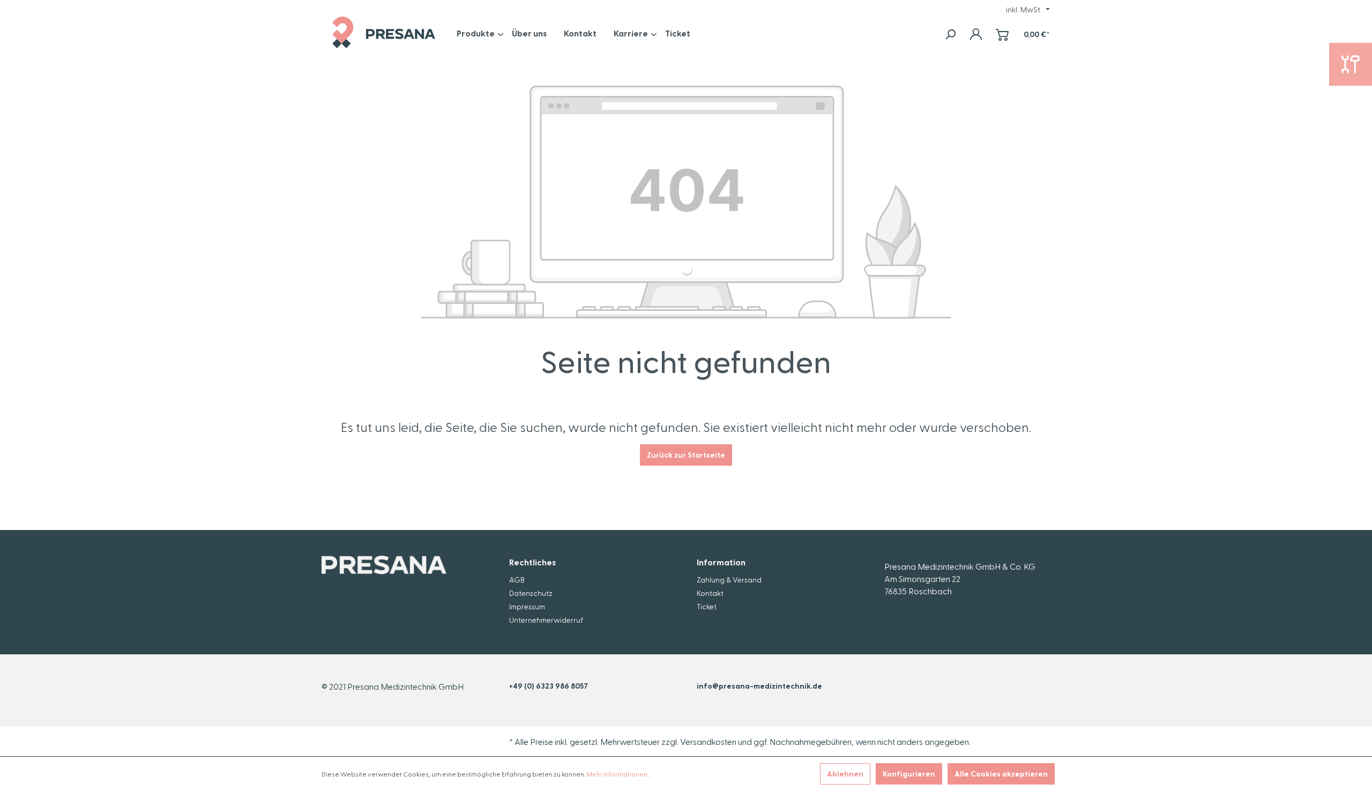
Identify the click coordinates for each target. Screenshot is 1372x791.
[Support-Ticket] (1350, 64)
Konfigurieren (909, 773)
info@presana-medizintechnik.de (759, 685)
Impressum (527, 606)
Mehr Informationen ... (619, 774)
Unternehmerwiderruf (546, 619)
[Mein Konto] (976, 34)
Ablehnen (845, 773)
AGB (517, 579)
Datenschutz (531, 593)
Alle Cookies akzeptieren (1001, 773)
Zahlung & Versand (729, 579)
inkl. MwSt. (1024, 9)
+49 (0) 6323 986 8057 (548, 685)
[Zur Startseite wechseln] (383, 32)
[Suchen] (950, 34)
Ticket (707, 606)
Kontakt (710, 593)
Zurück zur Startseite (686, 454)
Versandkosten (708, 741)
